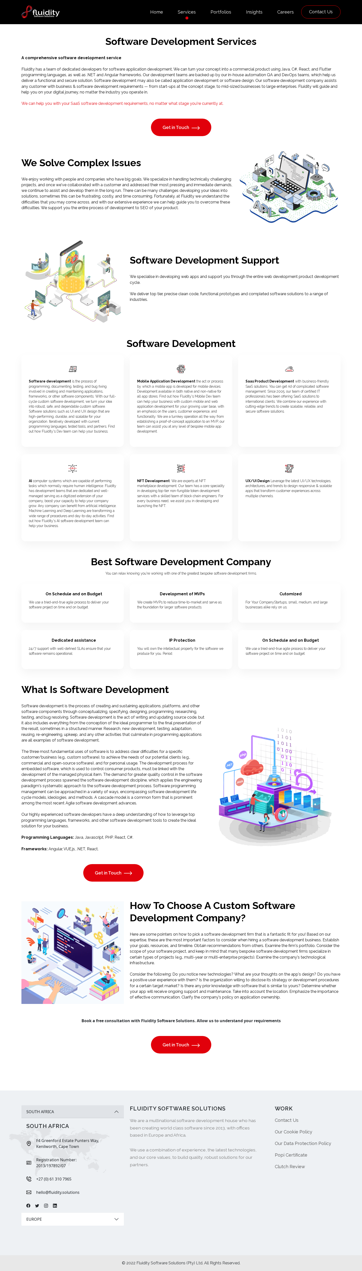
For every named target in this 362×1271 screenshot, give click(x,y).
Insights (254, 12)
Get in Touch (176, 127)
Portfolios (221, 12)
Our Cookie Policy (293, 1131)
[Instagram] (46, 1205)
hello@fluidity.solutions (58, 1192)
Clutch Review (290, 1166)
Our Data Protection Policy (303, 1143)
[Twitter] (37, 1205)
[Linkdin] (55, 1205)
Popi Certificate (291, 1155)
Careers (285, 12)
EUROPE (34, 1219)
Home (156, 12)
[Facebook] (28, 1205)
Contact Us (321, 11)
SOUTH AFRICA (40, 1111)
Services (187, 12)
